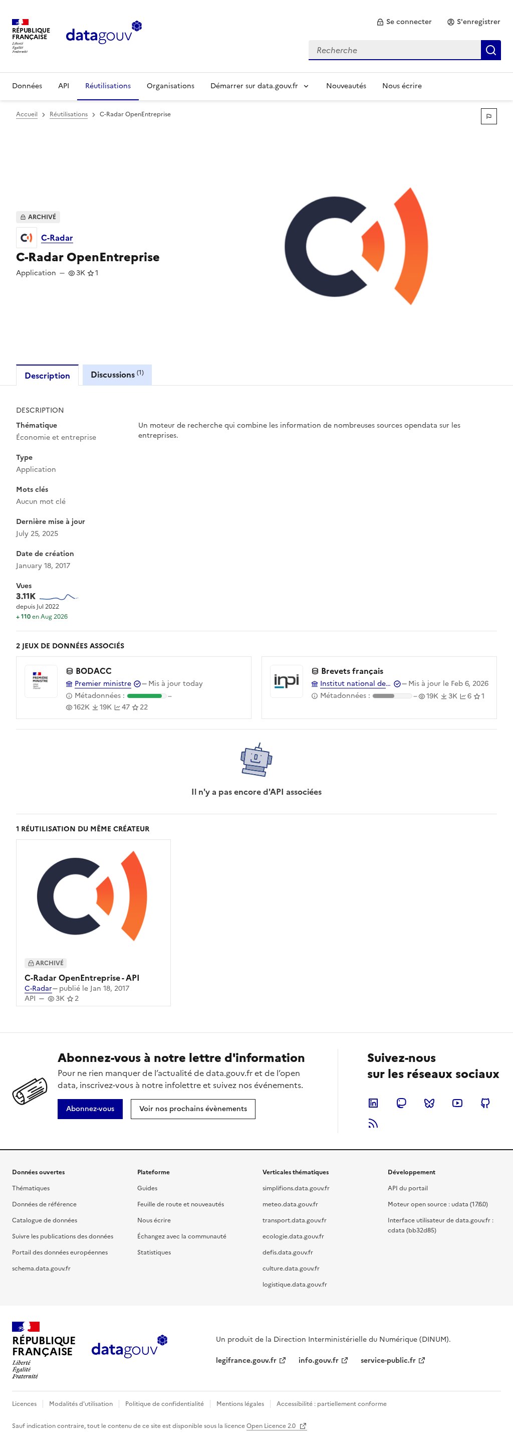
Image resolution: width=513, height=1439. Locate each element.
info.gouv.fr (319, 1360)
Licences (24, 1403)
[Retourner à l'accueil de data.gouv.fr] (104, 35)
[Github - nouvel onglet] (485, 1103)
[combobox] (405, 50)
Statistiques (154, 1252)
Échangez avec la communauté (181, 1236)
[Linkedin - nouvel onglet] (373, 1103)
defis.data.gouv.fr (288, 1252)
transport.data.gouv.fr (295, 1220)
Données (27, 86)
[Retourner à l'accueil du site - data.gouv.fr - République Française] (129, 1350)
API (63, 86)
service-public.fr (388, 1360)
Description (47, 376)
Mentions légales (240, 1403)
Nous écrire (402, 86)
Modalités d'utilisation (81, 1403)
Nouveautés (346, 86)
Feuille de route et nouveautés (180, 1204)
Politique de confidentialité (164, 1403)
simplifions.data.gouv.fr (296, 1188)
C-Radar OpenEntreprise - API (82, 978)
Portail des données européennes (60, 1252)
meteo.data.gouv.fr (290, 1204)
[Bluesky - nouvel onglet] (429, 1103)
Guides (147, 1188)
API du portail (408, 1188)
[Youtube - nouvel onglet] (457, 1103)
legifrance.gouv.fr (246, 1360)
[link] (404, 22)
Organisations (170, 86)
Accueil (27, 114)
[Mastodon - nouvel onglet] (401, 1103)
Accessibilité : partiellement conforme (332, 1403)
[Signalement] (489, 116)
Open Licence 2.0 (271, 1425)
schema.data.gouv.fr (41, 1268)
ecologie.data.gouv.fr (293, 1236)
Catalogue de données (44, 1220)
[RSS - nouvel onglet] (373, 1123)
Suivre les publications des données (62, 1236)
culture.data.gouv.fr (291, 1268)
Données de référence (44, 1204)
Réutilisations (108, 86)
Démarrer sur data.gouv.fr (254, 86)
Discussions (117, 374)
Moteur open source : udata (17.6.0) (438, 1204)
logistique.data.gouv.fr (295, 1284)
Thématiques (31, 1188)
